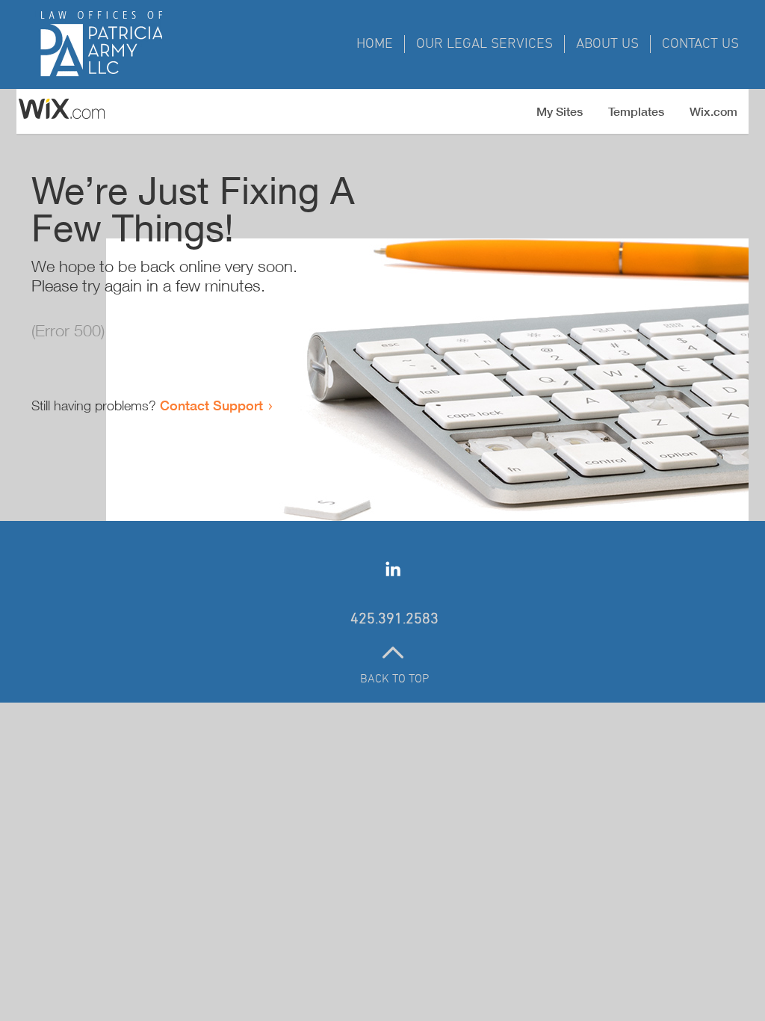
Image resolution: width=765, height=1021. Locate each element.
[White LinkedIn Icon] (392, 568)
